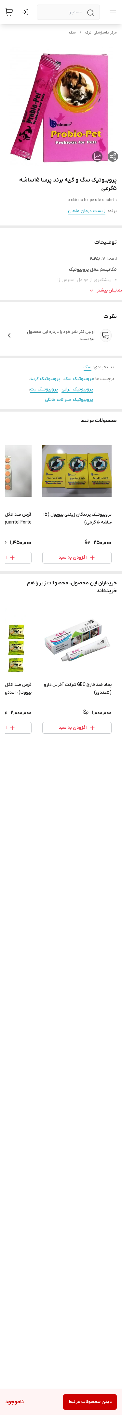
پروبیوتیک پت (44, 389)
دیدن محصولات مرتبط (90, 1402)
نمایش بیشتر (109, 290)
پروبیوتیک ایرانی (77, 389)
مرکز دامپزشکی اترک (101, 32)
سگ (72, 32)
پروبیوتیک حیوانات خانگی (69, 400)
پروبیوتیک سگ (78, 379)
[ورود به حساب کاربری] (26, 12)
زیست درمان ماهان (86, 211)
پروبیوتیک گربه (45, 379)
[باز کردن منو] (111, 12)
